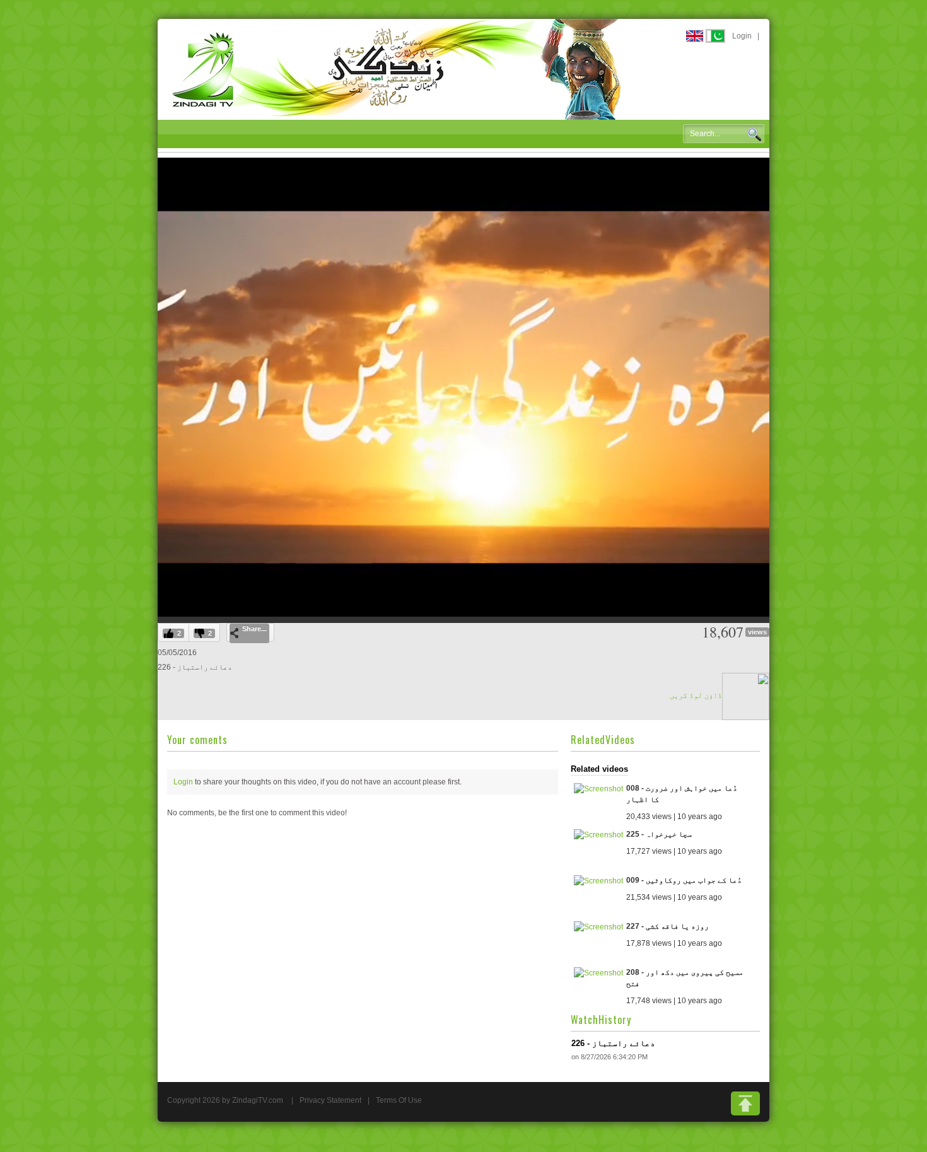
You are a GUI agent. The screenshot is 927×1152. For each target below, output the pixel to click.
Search (754, 134)
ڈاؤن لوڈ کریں (696, 695)
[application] (463, 387)
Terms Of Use (399, 1100)
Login (742, 36)
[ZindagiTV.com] (397, 68)
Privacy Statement (330, 1100)
